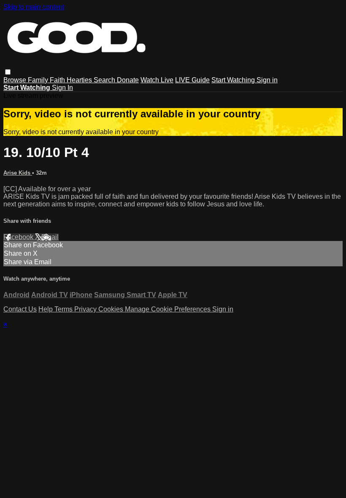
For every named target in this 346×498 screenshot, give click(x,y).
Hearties (80, 80)
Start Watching (234, 80)
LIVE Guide (192, 80)
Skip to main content (33, 7)
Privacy (86, 309)
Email (50, 237)
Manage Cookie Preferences (168, 309)
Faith (58, 80)
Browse (15, 80)
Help (46, 309)
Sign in (267, 80)
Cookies (111, 309)
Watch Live (157, 80)
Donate (128, 80)
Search (105, 80)
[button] (8, 72)
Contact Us (20, 309)
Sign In (62, 87)
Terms (64, 309)
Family (39, 80)
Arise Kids (17, 173)
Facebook (19, 237)
